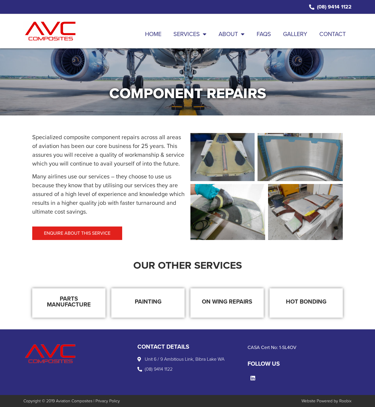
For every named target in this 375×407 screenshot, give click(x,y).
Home (153, 34)
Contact (332, 34)
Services (186, 34)
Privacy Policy (108, 401)
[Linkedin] (253, 378)
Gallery (295, 34)
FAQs (264, 34)
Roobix (345, 401)
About (228, 34)
